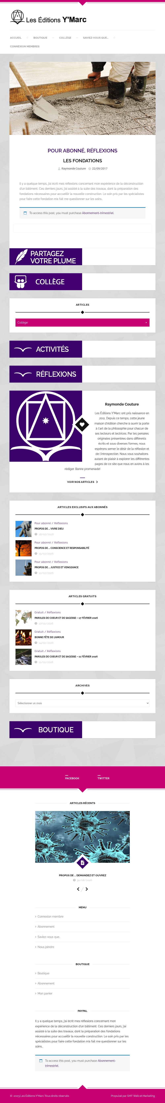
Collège (65, 37)
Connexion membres (24, 46)
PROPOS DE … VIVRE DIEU (49, 528)
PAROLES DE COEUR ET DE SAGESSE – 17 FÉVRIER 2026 (66, 618)
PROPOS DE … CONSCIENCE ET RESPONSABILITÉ (62, 548)
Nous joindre (46, 947)
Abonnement (46, 926)
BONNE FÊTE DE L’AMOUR (49, 637)
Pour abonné (66, 151)
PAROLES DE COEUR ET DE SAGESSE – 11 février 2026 (66, 656)
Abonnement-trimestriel (97, 213)
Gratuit (39, 612)
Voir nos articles (80, 481)
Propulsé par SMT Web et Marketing (133, 1095)
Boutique (40, 37)
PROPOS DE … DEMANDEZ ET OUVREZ (82, 875)
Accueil (16, 37)
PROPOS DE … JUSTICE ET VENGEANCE (56, 567)
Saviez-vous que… (95, 37)
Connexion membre (50, 916)
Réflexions (102, 151)
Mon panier (45, 993)
